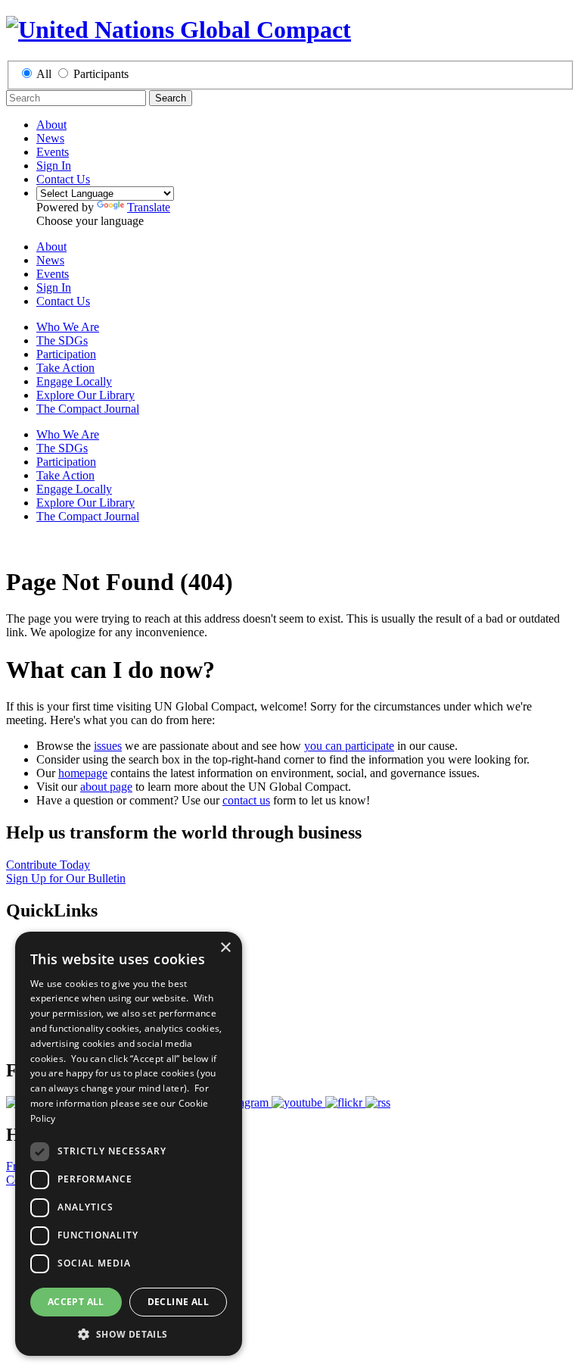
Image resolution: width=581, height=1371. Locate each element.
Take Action (65, 367)
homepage (82, 773)
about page (106, 786)
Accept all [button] (76, 1301)
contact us (246, 800)
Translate (148, 207)
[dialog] (128, 1144)
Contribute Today (48, 864)
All (43, 73)
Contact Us (63, 179)
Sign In (53, 165)
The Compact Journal (87, 408)
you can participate (349, 745)
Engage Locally (74, 381)
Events (52, 151)
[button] (128, 1333)
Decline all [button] (178, 1301)
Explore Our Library (85, 395)
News (50, 138)
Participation (66, 354)
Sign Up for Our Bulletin (66, 878)
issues (108, 745)
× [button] (225, 948)
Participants (101, 73)
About (51, 124)
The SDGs (62, 340)
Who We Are (67, 326)
